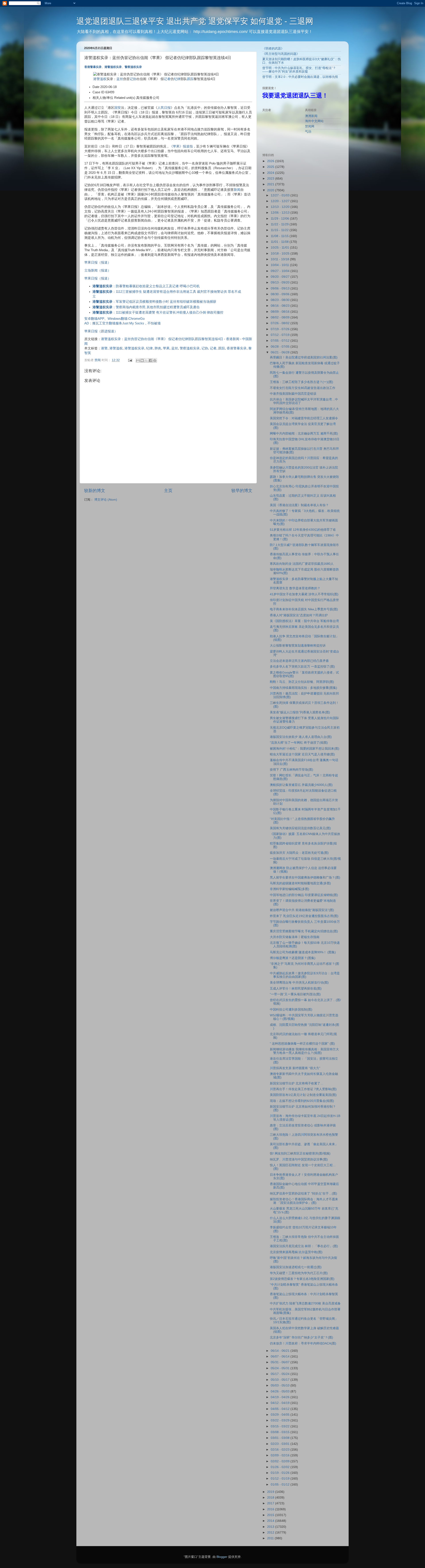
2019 (271, 1491)
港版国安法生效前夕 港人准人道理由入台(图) (301, 737)
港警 (104, 348)
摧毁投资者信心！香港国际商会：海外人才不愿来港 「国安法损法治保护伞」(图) (304, 1201)
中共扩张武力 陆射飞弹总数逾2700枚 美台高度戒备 (305, 1303)
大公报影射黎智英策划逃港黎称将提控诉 (298, 645)
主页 (168, 490)
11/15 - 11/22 (280, 230)
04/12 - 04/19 (280, 1403)
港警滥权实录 (113, 67)
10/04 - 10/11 (280, 265)
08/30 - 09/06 (280, 294)
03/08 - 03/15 (280, 1432)
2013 (271, 1526)
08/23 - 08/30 (280, 300)
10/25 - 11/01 (280, 247)
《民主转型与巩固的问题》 (280, 54)
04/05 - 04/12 (280, 1409)
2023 (271, 178)
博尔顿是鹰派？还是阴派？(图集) (292, 958)
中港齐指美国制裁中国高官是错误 (293, 393)
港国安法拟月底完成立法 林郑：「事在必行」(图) (304, 1246)
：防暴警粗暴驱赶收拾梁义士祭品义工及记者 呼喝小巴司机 (146, 286)
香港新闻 (232, 339)
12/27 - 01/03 (280, 195)
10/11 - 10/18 (280, 259)
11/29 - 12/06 (280, 218)
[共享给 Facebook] (150, 360)
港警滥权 (99, 79)
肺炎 (158, 348)
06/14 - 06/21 (280, 1350)
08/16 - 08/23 (280, 305)
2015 (271, 1515)
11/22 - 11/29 (280, 224)
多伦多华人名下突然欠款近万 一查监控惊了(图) (302, 666)
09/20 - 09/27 (280, 276)
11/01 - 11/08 (280, 241)
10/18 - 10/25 (280, 253)
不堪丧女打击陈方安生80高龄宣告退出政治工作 (302, 388)
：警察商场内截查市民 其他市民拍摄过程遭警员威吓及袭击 (146, 307)
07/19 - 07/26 (280, 329)
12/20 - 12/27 (280, 201)
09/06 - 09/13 (280, 288)
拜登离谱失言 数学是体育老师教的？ (295, 588)
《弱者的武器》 (273, 48)
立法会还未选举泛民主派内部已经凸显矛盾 (299, 660)
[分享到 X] (146, 360)
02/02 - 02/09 (280, 1461)
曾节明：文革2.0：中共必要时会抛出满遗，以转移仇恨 (300, 76)
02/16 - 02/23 (280, 1449)
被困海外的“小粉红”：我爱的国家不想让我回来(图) (304, 748)
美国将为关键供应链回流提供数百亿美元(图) (300, 828)
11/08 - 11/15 (280, 236)
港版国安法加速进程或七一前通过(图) (296, 1267)
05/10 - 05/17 (280, 1379)
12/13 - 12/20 (280, 207)
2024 (271, 172)
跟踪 (190, 79)
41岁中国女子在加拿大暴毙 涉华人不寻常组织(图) (304, 594)
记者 (167, 79)
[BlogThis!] (142, 360)
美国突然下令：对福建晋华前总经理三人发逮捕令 (304, 418)
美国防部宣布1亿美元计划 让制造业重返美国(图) (303, 1095)
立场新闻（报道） (97, 270)
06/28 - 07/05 (280, 346)
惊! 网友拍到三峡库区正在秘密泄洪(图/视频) (300, 1153)
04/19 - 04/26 (280, 1397)
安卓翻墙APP (94, 318)
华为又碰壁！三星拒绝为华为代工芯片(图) (299, 1273)
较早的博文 (241, 490)
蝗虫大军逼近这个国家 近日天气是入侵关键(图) (302, 754)
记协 (133, 79)
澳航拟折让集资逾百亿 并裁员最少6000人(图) (301, 785)
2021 (271, 184)
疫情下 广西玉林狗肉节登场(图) (291, 769)
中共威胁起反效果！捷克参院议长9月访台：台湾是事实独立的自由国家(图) (305, 975)
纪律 (177, 79)
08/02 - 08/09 (280, 317)
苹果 (166, 348)
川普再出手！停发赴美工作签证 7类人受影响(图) (303, 1089)
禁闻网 (309, 126)
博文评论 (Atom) (105, 499)
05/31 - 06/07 (280, 1362)
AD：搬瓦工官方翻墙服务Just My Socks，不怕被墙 (122, 323)
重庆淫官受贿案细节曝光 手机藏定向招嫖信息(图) (304, 931)
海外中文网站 (314, 121)
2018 (271, 1497)
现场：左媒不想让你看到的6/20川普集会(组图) (302, 1101)
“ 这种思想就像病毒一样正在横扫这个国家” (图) (302, 1043)
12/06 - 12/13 (280, 212)
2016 (271, 1509)
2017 (271, 1503)
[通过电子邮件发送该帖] (130, 360)
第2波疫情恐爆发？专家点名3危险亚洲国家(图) (302, 1279)
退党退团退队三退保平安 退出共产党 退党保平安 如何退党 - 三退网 (194, 21)
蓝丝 (119, 79)
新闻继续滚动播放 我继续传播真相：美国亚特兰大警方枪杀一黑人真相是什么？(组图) (304, 1051)
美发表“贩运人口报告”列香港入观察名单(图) (300, 712)
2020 (271, 190)
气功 (308, 131)
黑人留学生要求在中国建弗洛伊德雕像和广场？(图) (305, 877)
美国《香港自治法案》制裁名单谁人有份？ (299, 505)
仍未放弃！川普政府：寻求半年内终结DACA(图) (303, 1343)
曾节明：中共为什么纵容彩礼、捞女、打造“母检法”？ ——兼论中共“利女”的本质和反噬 (299, 69)
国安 (117, 107)
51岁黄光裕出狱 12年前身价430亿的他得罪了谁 (303, 529)
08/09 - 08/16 (280, 311)
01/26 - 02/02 (280, 1467)
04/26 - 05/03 (280, 1391)
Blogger (221, 1556)
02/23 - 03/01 (280, 1443)
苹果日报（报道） (97, 262)
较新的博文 (94, 490)
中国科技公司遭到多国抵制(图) (291, 1009)
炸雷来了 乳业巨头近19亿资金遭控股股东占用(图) (304, 916)
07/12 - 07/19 (280, 335)
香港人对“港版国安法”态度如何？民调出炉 (299, 615)
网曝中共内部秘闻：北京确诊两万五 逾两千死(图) (304, 433)
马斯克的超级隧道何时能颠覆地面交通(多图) (300, 883)
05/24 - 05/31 (280, 1368)
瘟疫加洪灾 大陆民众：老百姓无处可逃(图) (299, 852)
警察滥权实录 (133, 67)
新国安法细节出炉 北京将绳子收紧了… (296, 1083)
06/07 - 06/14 (280, 1356)
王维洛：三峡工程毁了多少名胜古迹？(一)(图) (301, 382)
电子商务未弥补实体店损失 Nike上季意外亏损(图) (304, 609)
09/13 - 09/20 (280, 282)
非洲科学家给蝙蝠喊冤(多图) (289, 889)
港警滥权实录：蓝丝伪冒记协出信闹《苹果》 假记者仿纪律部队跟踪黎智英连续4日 (162, 339)
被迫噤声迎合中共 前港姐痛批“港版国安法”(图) (302, 910)
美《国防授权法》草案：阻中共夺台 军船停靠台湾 (304, 621)
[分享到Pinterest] (155, 360)
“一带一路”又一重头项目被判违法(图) (295, 994)
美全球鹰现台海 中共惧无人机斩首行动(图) (299, 982)
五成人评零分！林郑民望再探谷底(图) (296, 988)
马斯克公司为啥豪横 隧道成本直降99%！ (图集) (303, 952)
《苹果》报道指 (181, 146)
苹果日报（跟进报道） (101, 331)
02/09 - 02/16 (280, 1455)
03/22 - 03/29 (280, 1420)
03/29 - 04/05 (280, 1414)
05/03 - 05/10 (280, 1385)
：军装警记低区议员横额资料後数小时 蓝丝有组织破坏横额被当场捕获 (154, 301)
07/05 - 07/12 (280, 340)
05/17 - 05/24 (280, 1374)
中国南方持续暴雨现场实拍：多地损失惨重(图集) (303, 687)
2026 (271, 161)
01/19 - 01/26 (280, 1472)
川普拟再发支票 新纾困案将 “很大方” (295, 1068)
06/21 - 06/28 (280, 352)
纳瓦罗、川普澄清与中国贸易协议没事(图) (299, 1159)
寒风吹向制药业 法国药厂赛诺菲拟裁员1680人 (302, 563)
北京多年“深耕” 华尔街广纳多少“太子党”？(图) (301, 1337)
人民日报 (164, 107)
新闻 (237, 189)
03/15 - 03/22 (280, 1426)
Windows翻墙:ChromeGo (126, 318)
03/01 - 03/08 (280, 1438)
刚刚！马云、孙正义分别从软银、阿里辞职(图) (302, 681)
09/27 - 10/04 (280, 271)
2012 (271, 1532)
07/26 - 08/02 (280, 323)
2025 (271, 166)
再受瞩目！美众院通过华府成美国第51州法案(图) (304, 357)
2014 (271, 1520)
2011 (271, 1538)
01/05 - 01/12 (280, 1484)
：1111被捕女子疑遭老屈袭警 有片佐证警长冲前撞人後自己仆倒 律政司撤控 (158, 312)
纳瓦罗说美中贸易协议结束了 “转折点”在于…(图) (303, 1193)
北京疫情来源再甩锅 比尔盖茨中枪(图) (296, 1252)
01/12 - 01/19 (280, 1478)
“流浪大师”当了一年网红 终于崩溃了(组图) (299, 742)
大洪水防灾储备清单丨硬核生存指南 (294, 937)
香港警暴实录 (93, 67)
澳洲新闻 (311, 116)
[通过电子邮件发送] (138, 360)
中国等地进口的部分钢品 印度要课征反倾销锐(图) (304, 895)
